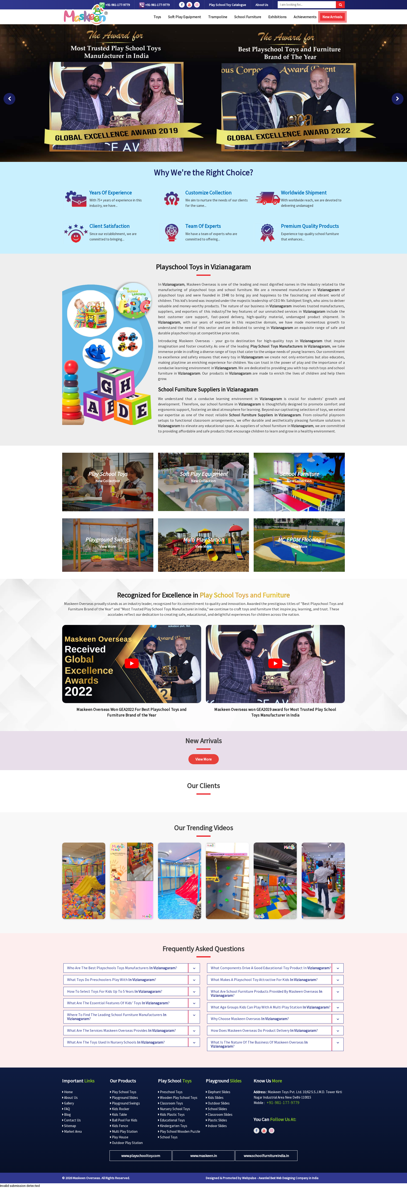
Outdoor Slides (218, 1103)
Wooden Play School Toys (178, 1097)
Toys (157, 16)
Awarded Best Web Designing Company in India (288, 1178)
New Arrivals (332, 16)
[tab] (131, 968)
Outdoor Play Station (127, 1142)
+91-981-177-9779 (117, 5)
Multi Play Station (124, 1131)
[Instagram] (83, 881)
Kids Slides (215, 1097)
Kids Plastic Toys (172, 1114)
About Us (262, 5)
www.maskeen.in (203, 1155)
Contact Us (72, 1120)
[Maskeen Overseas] (85, 15)
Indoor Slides (217, 1126)
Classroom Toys (171, 1103)
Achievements (305, 16)
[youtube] (189, 5)
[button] (9, 99)
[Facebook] (182, 5)
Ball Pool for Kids (124, 1120)
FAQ (66, 1109)
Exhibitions (277, 16)
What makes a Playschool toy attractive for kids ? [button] (264, 979)
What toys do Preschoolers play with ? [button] (111, 979)
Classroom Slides (219, 1114)
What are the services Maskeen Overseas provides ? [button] (121, 1030)
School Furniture (247, 16)
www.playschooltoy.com (140, 1155)
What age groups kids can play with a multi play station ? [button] (270, 1007)
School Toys (168, 1137)
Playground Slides (124, 1097)
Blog (67, 1114)
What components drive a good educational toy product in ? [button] (271, 967)
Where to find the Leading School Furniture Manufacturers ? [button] (116, 1016)
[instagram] (197, 5)
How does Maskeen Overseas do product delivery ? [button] (264, 1030)
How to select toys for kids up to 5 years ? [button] (114, 991)
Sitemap (69, 1126)
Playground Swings (125, 1103)
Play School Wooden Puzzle (179, 1131)
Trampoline (217, 16)
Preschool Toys (171, 1092)
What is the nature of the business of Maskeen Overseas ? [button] (259, 1044)
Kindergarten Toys (173, 1126)
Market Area (72, 1131)
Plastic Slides (217, 1120)
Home (68, 1092)
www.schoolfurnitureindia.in (266, 1155)
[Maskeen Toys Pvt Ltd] (131, 664)
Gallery (68, 1103)
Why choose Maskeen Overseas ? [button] (250, 1018)
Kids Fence (119, 1126)
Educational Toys (172, 1120)
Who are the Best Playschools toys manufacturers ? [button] (122, 967)
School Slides (217, 1109)
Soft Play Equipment (184, 16)
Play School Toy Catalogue (227, 5)
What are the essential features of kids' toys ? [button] (118, 1002)
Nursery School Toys (174, 1109)
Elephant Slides (218, 1092)
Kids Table (119, 1114)
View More (203, 759)
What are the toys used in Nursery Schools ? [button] (116, 1042)
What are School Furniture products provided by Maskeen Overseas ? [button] (266, 993)
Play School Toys (123, 1092)
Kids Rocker (120, 1109)
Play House (119, 1137)
